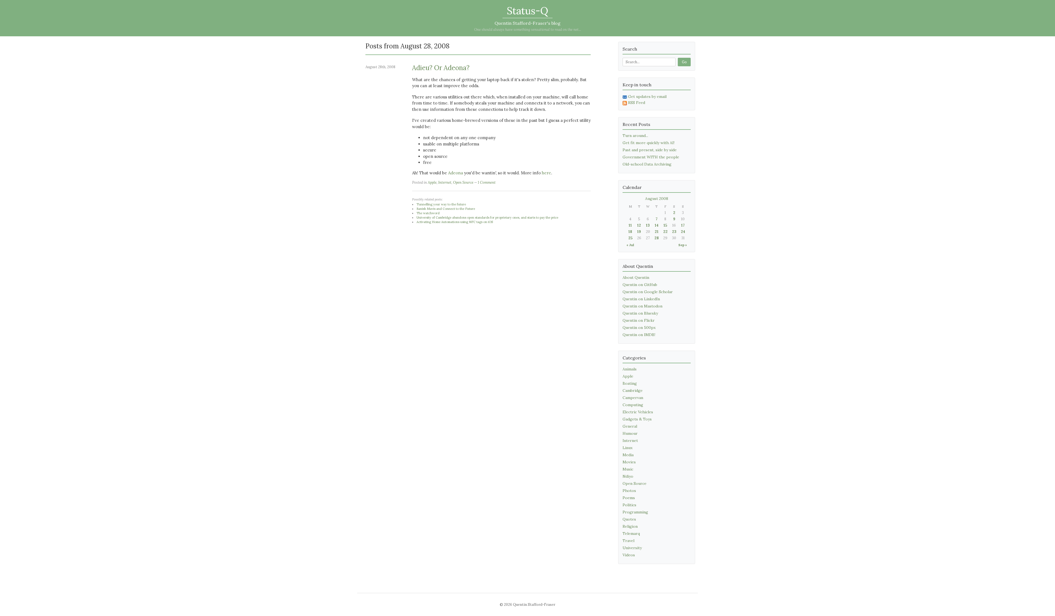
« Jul (630, 245)
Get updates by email (647, 96)
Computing (633, 404)
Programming (635, 512)
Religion (630, 526)
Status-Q (527, 10)
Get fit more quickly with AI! (648, 142)
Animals (630, 369)
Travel (628, 540)
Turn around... (635, 135)
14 (657, 225)
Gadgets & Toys (637, 419)
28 (656, 238)
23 (674, 231)
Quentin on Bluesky (640, 313)
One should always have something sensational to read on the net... (527, 29)
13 (648, 225)
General (630, 426)
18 (630, 231)
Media (628, 454)
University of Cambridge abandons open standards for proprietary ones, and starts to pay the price (487, 217)
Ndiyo (628, 476)
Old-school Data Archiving (647, 164)
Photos (629, 490)
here (546, 172)
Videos (629, 554)
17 (683, 225)
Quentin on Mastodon (642, 306)
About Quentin (636, 277)
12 (639, 225)
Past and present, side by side (650, 149)
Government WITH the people (651, 157)
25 (630, 238)
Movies (629, 462)
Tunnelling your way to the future (441, 204)
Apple (432, 182)
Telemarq (631, 533)
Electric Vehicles (638, 411)
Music (628, 469)
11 (630, 225)
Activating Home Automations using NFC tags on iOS (455, 222)
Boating (630, 383)
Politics (629, 504)
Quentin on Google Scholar (648, 291)
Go (684, 62)
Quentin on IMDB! (639, 334)
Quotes (629, 519)
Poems (629, 497)
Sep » (682, 245)
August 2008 (656, 198)
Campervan (633, 397)
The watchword (428, 213)
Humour (630, 433)
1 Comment (487, 182)
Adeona (455, 172)
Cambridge (633, 390)
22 (665, 231)
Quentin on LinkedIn (641, 298)
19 (639, 231)
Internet (444, 182)
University (632, 547)
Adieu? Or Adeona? (441, 68)
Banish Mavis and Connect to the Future (446, 209)
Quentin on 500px (639, 327)
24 (683, 231)
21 (657, 231)
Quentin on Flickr (639, 320)
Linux (627, 447)
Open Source (463, 182)
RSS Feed (636, 102)
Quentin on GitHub (640, 284)
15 (665, 225)
